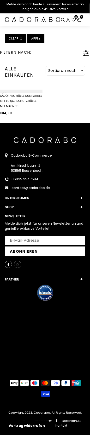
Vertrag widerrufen (27, 425)
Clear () (16, 38)
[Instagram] (17, 264)
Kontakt (61, 425)
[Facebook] (8, 264)
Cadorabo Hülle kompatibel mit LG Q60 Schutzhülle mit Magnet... (21, 101)
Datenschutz (71, 420)
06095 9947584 (25, 179)
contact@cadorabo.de (31, 187)
